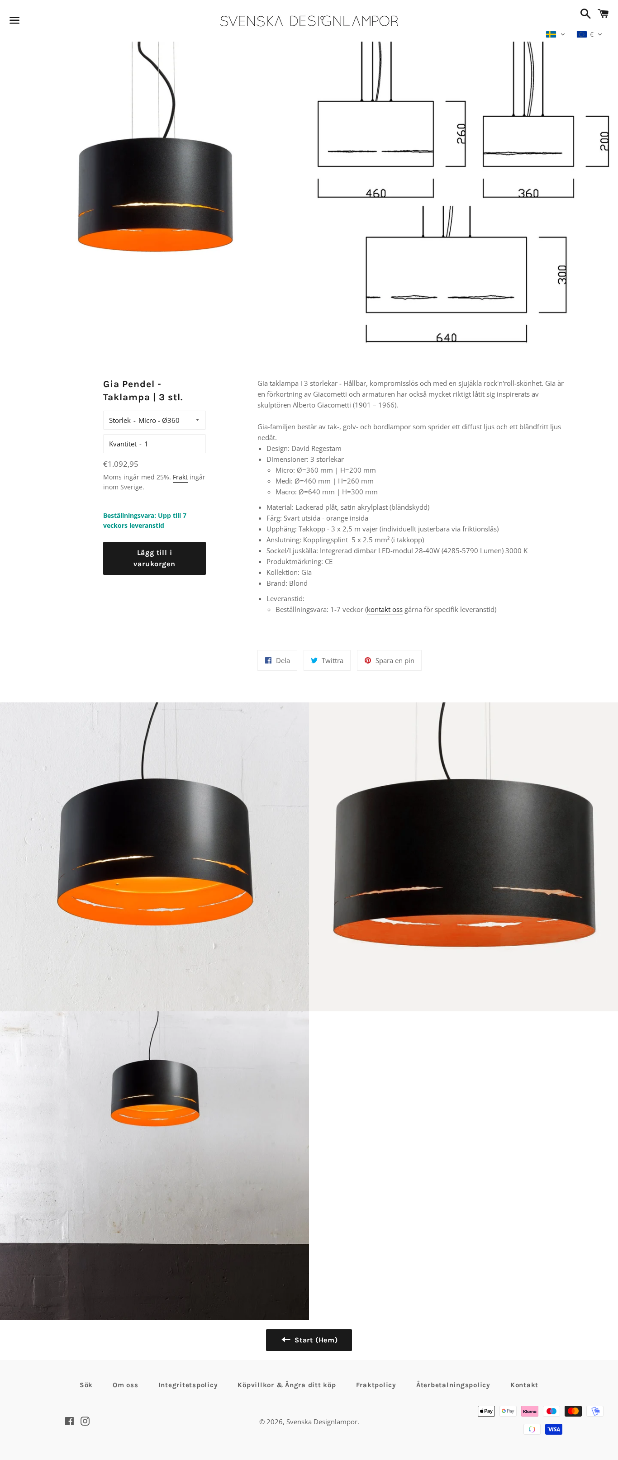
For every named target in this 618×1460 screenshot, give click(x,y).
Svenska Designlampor (321, 1421)
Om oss (125, 1385)
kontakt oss (385, 609)
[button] (555, 34)
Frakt (180, 477)
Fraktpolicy (376, 1385)
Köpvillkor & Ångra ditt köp (287, 1385)
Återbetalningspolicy (453, 1385)
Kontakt (524, 1385)
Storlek (120, 420)
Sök (86, 1385)
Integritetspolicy (188, 1385)
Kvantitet (123, 443)
